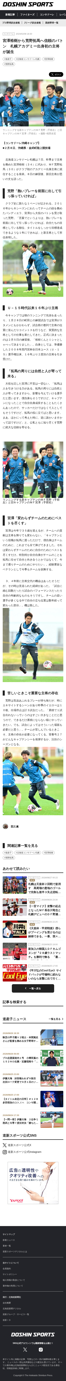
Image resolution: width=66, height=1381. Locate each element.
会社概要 (7, 1303)
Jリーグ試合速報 (32, 22)
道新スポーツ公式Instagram (24, 1151)
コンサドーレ (47, 14)
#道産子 (8, 59)
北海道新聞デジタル (12, 1308)
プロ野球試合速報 (11, 22)
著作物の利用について (13, 1286)
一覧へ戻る (35, 988)
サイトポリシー (10, 1274)
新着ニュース (9, 1240)
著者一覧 (7, 1246)
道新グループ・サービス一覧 (16, 1314)
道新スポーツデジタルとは (15, 1251)
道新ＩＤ (7, 1320)
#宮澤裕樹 (48, 59)
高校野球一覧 (51, 22)
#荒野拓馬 (9, 64)
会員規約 (7, 1268)
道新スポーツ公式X (19, 1145)
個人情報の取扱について (14, 1280)
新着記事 (10, 14)
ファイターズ (27, 14)
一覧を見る (55, 1019)
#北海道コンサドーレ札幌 (27, 59)
